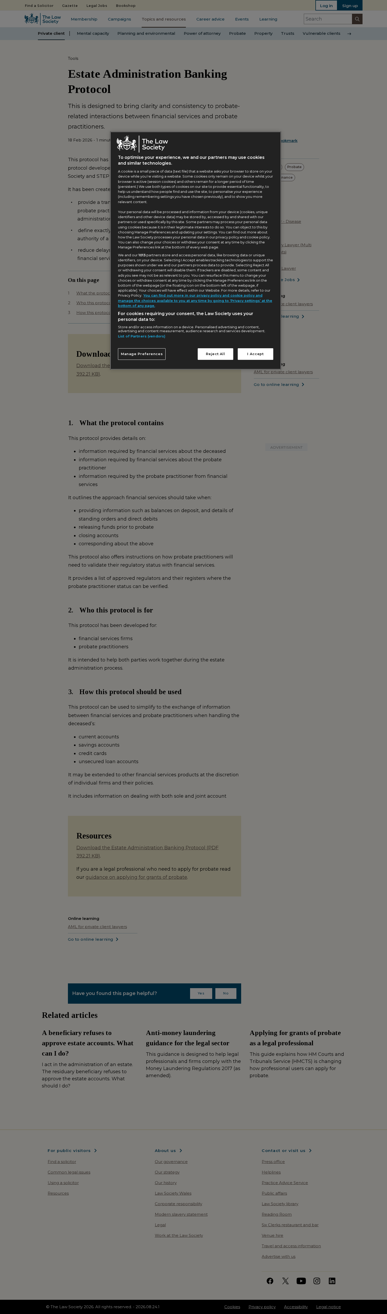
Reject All (215, 354)
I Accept (255, 354)
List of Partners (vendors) (141, 336)
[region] (195, 250)
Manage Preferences (142, 354)
